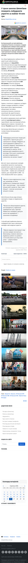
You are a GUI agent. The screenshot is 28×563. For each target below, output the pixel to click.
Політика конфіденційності (8, 548)
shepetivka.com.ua (10, 19)
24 (4, 499)
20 (14, 496)
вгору (25, 401)
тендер (4, 397)
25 (7, 499)
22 (20, 496)
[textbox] (14, 260)
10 (4, 494)
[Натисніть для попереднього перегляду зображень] (14, 32)
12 (10, 494)
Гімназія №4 (14, 396)
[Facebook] (9, 552)
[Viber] (6, 552)
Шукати (22, 444)
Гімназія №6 (6, 396)
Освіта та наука (10, 270)
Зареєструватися (18, 253)
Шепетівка (23, 396)
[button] (26, 2)
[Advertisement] (14, 466)
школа (14, 394)
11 (7, 494)
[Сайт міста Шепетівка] (10, 2)
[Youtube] (25, 552)
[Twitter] (12, 552)
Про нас (3, 545)
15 (20, 494)
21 (17, 496)
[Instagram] (19, 552)
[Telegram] (3, 552)
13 (14, 494)
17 (4, 496)
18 (7, 496)
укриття (8, 394)
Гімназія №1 (20, 394)
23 (23, 496)
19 (10, 496)
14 (17, 494)
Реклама (9, 545)
